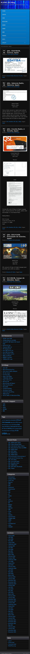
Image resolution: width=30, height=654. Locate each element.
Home (3, 11)
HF (19, 75)
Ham (3, 18)
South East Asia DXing (8, 392)
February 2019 (11, 566)
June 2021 (10, 549)
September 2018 (12, 568)
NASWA (5, 409)
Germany (6, 424)
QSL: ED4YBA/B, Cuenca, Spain (13, 52)
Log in (10, 640)
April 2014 (10, 613)
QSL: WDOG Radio (13, 449)
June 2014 (10, 609)
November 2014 (12, 601)
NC (17, 426)
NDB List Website (7, 355)
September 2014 (12, 604)
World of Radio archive (8, 354)
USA (4, 433)
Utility (4, 43)
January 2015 (11, 597)
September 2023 (12, 544)
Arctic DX (5, 367)
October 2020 (11, 558)
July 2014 (10, 608)
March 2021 (11, 554)
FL (17, 422)
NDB (3, 32)
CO (13, 422)
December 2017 (12, 580)
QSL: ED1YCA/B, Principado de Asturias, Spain (16, 236)
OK (6, 428)
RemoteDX (5, 386)
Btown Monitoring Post (8, 369)
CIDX (4, 404)
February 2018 (11, 577)
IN (13, 424)
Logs (9, 499)
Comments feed (12, 644)
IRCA (4, 405)
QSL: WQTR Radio (12, 452)
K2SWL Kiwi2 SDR (7, 338)
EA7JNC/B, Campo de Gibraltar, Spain (15, 279)
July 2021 (10, 547)
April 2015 (10, 592)
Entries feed (11, 642)
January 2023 (11, 546)
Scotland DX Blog (7, 388)
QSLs (3, 39)
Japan (3, 426)
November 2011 (12, 623)
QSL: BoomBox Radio (13, 463)
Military (10, 504)
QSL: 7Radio (11, 468)
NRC (4, 411)
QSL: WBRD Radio (12, 465)
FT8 (9, 492)
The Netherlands (6, 430)
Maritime (11, 121)
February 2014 (11, 616)
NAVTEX (10, 508)
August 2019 (11, 563)
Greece (10, 424)
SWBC (3, 28)
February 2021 (11, 556)
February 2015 (11, 595)
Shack (4, 14)
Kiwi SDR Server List (8, 350)
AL (4, 420)
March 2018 (11, 575)
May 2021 (10, 551)
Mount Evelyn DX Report (9, 383)
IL (12, 424)
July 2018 (10, 570)
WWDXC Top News (7, 357)
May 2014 (10, 611)
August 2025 (11, 542)
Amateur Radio (10, 75)
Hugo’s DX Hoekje (7, 376)
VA (7, 434)
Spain (3, 77)
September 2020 (12, 559)
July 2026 (10, 537)
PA (10, 428)
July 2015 (10, 587)
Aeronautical (11, 477)
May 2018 (10, 571)
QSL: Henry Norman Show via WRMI (17, 447)
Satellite (10, 515)
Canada (7, 422)
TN (10, 430)
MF (14, 121)
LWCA (4, 407)
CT (15, 422)
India (16, 424)
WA (9, 433)
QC (12, 428)
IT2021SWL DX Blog (8, 378)
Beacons (4, 21)
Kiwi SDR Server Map (8, 352)
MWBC (4, 25)
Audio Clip (11, 480)
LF (9, 497)
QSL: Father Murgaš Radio (14, 444)
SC (13, 428)
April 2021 (10, 553)
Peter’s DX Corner (7, 379)
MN (13, 426)
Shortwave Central (7, 390)
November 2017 (12, 582)
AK (2, 420)
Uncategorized (11, 523)
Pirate (4, 35)
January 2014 (11, 618)
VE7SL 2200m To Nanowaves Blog (11, 395)
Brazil (19, 420)
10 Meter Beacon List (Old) (9, 340)
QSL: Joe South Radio (13, 461)
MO (15, 426)
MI (11, 426)
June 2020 (10, 561)
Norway (20, 426)
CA (3, 422)
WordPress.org (12, 645)
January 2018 (11, 578)
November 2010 (12, 632)
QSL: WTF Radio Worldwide (15, 466)
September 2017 (12, 583)
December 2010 (12, 630)
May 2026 (10, 540)
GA (3, 424)
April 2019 (10, 565)
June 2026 (10, 539)
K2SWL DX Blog (8, 2)
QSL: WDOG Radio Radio (14, 442)
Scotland (17, 428)
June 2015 (10, 589)
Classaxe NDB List (7, 347)
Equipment (11, 487)
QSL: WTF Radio (12, 451)
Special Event (11, 516)
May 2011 (10, 625)
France (20, 422)
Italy (18, 424)
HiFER (9, 496)
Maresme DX (6, 381)
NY (3, 428)
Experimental (11, 489)
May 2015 (10, 590)
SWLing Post (6, 393)
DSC (8, 121)
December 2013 (12, 620)
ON (8, 428)
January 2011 (11, 628)
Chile (11, 422)
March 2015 (11, 594)
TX (15, 430)
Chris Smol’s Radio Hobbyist (10, 371)
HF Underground (7, 348)
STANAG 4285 (11, 518)
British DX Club (6, 345)
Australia (13, 420)
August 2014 (11, 606)
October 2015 (11, 585)
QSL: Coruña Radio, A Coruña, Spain (16, 130)
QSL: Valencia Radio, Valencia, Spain (15, 84)
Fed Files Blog (6, 374)
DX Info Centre (6, 373)
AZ (16, 420)
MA (6, 426)
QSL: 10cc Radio (12, 459)
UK (18, 430)
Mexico (9, 426)
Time (9, 521)
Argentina (8, 420)
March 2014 (11, 614)
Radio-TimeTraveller (8, 385)
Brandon (16, 54)
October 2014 (11, 602)
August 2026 (11, 535)
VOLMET (10, 527)
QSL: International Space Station (16, 446)
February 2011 (11, 626)
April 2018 (10, 573)
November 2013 (12, 621)
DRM (9, 484)
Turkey (12, 430)
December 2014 (12, 599)
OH (4, 428)
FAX (9, 490)
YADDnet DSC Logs (7, 359)
